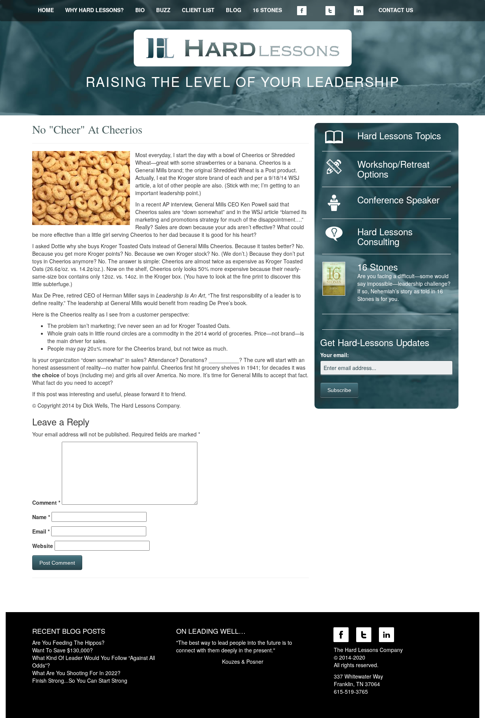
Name (41, 517)
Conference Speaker (398, 199)
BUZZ (163, 10)
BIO (140, 10)
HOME (46, 10)
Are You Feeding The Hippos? (68, 642)
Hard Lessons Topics (399, 135)
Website (42, 546)
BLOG (233, 10)
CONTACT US (396, 10)
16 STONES (267, 10)
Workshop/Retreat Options (393, 168)
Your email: (334, 355)
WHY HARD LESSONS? (94, 10)
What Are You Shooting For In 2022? (76, 673)
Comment (46, 502)
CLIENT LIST (198, 10)
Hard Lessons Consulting (385, 236)
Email (41, 531)
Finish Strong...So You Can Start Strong (79, 680)
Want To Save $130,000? (62, 650)
